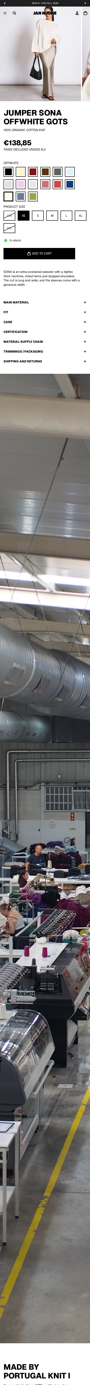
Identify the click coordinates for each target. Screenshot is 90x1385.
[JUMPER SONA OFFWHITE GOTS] (8, 196)
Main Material (16, 302)
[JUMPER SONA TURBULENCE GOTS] (21, 196)
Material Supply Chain (23, 342)
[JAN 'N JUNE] (44, 13)
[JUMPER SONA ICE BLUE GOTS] (70, 172)
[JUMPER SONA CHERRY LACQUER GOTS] (33, 172)
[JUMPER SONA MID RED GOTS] (57, 184)
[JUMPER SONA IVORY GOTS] (8, 184)
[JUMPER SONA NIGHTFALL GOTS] (70, 184)
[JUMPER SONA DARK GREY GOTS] (57, 172)
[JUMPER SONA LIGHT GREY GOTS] (33, 184)
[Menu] (5, 13)
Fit (5, 312)
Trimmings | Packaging (23, 351)
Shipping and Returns (22, 361)
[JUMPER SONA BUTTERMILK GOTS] (21, 172)
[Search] (14, 13)
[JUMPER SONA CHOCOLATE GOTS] (45, 172)
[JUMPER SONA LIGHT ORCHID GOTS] (21, 184)
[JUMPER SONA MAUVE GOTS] (45, 184)
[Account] (77, 13)
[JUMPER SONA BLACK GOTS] (8, 172)
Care (7, 322)
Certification (15, 332)
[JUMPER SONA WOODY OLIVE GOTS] (33, 196)
